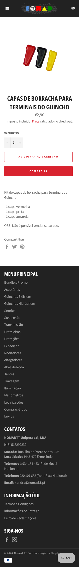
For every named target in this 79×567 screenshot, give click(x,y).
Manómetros (13, 395)
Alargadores (13, 360)
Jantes (9, 374)
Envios (9, 416)
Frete (35, 121)
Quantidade (11, 133)
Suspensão (12, 317)
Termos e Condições (18, 504)
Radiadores (12, 353)
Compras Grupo (15, 409)
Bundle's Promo (16, 282)
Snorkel (9, 310)
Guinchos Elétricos (17, 296)
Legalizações (13, 402)
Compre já (38, 171)
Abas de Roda (14, 367)
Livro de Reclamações (20, 518)
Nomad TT (20, 553)
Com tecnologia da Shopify (43, 553)
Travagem (11, 381)
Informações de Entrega (21, 511)
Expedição (11, 346)
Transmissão (13, 324)
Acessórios (12, 289)
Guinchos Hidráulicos (19, 303)
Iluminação (12, 388)
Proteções (11, 338)
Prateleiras (12, 331)
